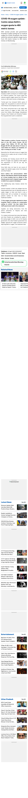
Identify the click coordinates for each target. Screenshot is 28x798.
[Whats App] (10, 71)
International (8, 8)
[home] (2, 7)
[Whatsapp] (3, 262)
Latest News (6, 502)
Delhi (2, 256)
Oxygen (12, 258)
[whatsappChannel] (25, 3)
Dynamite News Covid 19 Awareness (14, 256)
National (16, 8)
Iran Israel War (15, 10)
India (2, 258)
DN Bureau (13, 66)
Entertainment (7, 634)
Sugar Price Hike (6, 10)
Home (2, 14)
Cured (19, 253)
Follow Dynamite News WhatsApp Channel (13, 263)
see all (24, 502)
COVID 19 (14, 253)
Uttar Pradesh (7, 699)
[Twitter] (16, 71)
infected (7, 258)
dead (23, 253)
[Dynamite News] (9, 3)
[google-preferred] (5, 71)
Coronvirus (9, 253)
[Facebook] (13, 71)
